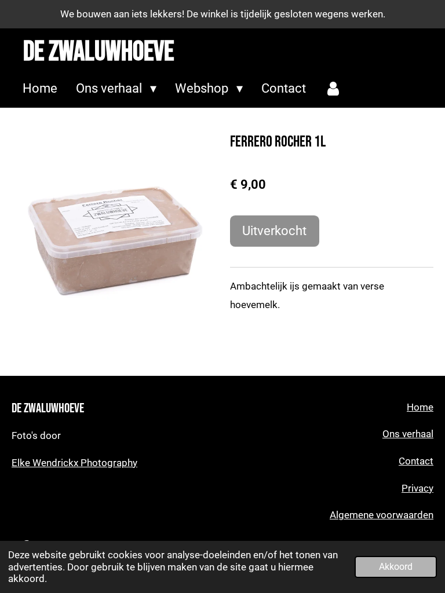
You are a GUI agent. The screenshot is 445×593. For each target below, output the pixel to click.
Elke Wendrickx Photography (74, 462)
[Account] (333, 89)
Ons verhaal (407, 434)
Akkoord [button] (396, 567)
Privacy (417, 488)
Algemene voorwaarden (381, 515)
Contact (416, 461)
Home (420, 407)
